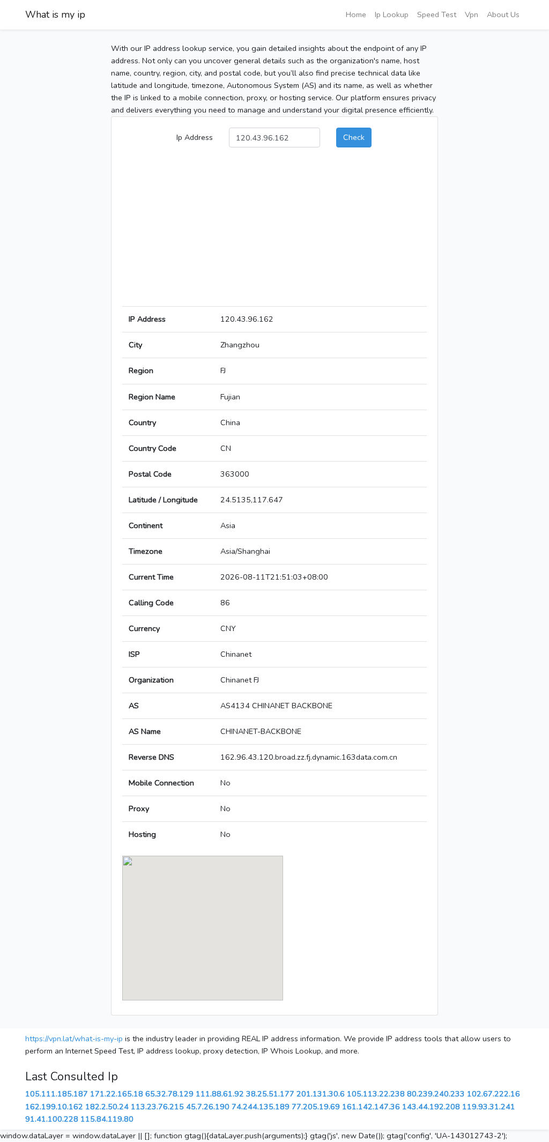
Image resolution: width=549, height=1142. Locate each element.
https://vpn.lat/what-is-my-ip (74, 1038)
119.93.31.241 (488, 1106)
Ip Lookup (392, 14)
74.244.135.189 (261, 1106)
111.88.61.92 (220, 1093)
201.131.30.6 (320, 1093)
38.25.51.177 (270, 1093)
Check (354, 137)
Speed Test (436, 14)
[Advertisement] (274, 231)
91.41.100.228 (51, 1119)
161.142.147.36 (371, 1106)
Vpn (471, 14)
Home (356, 14)
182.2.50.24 (107, 1106)
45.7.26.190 (207, 1106)
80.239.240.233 (436, 1093)
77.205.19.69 (316, 1106)
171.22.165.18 (116, 1093)
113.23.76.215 (157, 1106)
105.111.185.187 (56, 1093)
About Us (503, 14)
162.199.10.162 (54, 1106)
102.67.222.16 (493, 1093)
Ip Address (194, 137)
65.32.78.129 (169, 1093)
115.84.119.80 (106, 1119)
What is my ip (55, 14)
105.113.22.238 (376, 1093)
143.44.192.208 (431, 1106)
